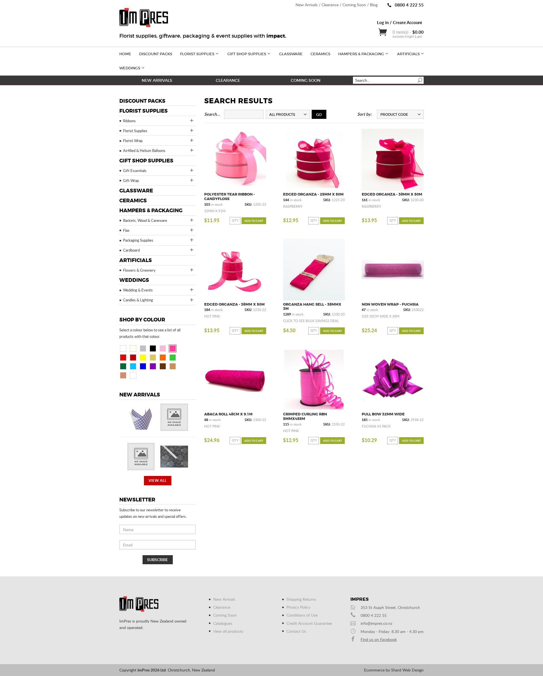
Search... (212, 114)
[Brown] (163, 366)
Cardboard (131, 250)
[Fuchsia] (172, 348)
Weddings (129, 68)
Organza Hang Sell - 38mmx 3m (312, 306)
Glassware (291, 53)
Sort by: (364, 114)
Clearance (330, 4)
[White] (123, 348)
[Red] (123, 357)
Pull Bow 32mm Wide (383, 414)
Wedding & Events (138, 290)
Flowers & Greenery (139, 270)
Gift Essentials (134, 170)
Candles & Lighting (138, 299)
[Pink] (163, 348)
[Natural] (172, 366)
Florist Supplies (197, 53)
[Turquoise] (133, 366)
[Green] (123, 366)
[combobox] (288, 114)
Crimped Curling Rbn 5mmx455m (305, 416)
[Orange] (163, 357)
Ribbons (129, 120)
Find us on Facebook (379, 639)
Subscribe (157, 559)
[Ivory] (133, 348)
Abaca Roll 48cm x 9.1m (228, 414)
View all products (228, 631)
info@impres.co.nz (376, 623)
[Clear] (133, 375)
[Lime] (172, 357)
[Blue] (143, 366)
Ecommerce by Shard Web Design (394, 670)
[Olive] (153, 375)
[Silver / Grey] (143, 348)
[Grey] (143, 375)
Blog (374, 4)
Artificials (408, 53)
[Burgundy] (133, 357)
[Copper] (123, 375)
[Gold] (153, 357)
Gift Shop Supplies (246, 53)
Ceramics (320, 53)
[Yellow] (143, 357)
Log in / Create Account (399, 22)
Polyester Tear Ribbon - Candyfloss (229, 196)
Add (253, 221)
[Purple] (153, 366)
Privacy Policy (298, 607)
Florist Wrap (133, 140)
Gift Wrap (131, 180)
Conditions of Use (302, 615)
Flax (126, 230)
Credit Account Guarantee (309, 623)
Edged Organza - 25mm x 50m (313, 194)
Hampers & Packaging (361, 53)
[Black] (153, 348)
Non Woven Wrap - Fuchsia (390, 304)
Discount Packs (155, 53)
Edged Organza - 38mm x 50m (392, 194)
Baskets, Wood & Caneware (145, 220)
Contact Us (296, 631)
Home (125, 53)
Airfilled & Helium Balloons (144, 150)
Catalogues (222, 623)
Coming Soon (354, 4)
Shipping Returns (301, 599)
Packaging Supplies (138, 240)
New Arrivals (307, 4)
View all (157, 480)
